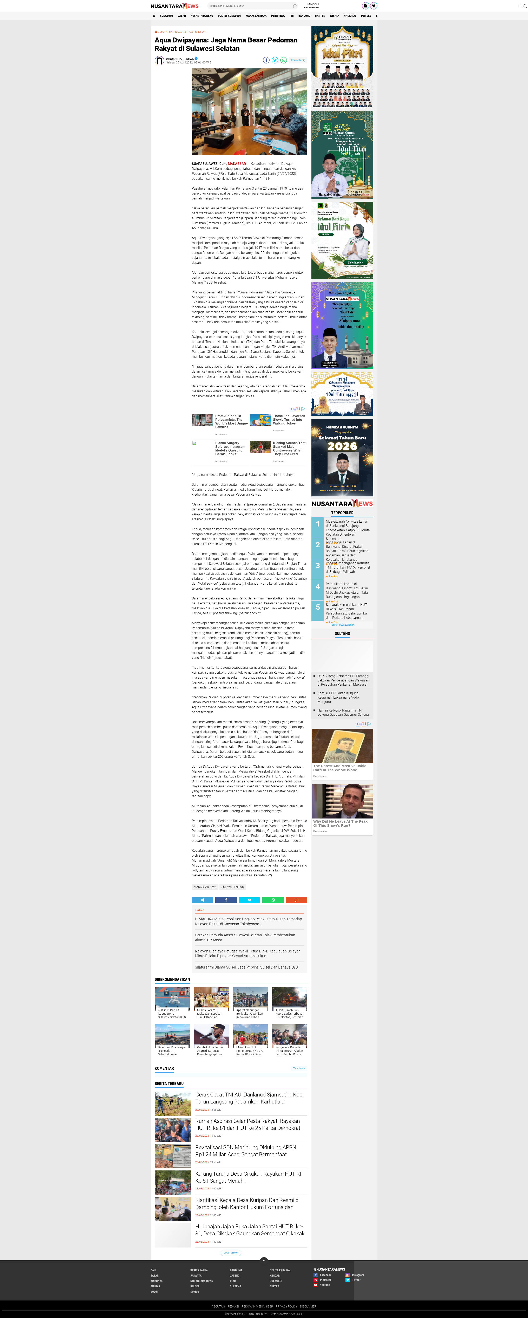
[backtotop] (264, 1261)
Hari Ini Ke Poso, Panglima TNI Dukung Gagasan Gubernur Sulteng (343, 712)
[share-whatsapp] (283, 60)
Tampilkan (298, 1068)
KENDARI (275, 1275)
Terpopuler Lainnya (342, 625)
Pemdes (366, 15)
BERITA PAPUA (199, 1270)
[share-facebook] (266, 60)
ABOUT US (218, 1306)
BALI (153, 1270)
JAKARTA (196, 1275)
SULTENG (235, 1286)
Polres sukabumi (229, 15)
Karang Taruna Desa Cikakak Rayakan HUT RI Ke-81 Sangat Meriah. (248, 1177)
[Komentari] (296, 900)
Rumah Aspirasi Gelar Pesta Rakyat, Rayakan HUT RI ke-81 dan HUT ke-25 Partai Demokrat (247, 1124)
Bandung (304, 15)
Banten (320, 15)
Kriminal (157, 1281)
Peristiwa (278, 15)
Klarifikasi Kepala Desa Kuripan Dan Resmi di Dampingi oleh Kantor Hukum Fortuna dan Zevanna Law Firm (247, 1207)
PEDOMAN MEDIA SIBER (257, 1306)
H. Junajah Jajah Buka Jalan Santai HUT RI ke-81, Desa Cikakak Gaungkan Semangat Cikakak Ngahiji (250, 1233)
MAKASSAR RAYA (256, 15)
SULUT (155, 1291)
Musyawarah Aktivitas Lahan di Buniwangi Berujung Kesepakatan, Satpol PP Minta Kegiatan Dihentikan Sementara (348, 530)
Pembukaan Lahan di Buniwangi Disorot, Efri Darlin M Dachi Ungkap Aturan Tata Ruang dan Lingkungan (347, 590)
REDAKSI (233, 1306)
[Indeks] (365, 5)
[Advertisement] (171, 130)
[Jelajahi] (523, 5)
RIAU (233, 1281)
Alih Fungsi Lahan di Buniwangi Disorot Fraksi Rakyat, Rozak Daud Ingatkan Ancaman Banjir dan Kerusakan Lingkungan (347, 550)
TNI (291, 15)
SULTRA (274, 1286)
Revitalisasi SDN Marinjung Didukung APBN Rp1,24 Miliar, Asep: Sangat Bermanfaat (245, 1150)
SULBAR (155, 1286)
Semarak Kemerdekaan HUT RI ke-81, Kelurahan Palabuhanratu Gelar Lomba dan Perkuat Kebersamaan (346, 611)
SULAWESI (276, 1281)
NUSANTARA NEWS (202, 15)
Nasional (350, 15)
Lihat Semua (231, 1252)
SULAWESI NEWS (195, 32)
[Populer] (373, 5)
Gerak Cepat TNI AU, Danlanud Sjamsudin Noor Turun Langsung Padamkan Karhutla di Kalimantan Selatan (249, 1102)
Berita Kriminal (280, 1270)
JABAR (182, 15)
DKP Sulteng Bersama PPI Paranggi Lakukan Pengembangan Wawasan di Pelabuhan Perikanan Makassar (343, 680)
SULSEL (195, 1286)
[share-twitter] (275, 60)
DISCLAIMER (308, 1306)
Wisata (334, 15)
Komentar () (298, 60)
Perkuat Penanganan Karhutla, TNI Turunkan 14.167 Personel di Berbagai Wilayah (348, 567)
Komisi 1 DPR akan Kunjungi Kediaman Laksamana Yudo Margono (338, 697)
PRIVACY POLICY (286, 1306)
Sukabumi (166, 15)
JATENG (234, 1275)
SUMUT (194, 1291)
